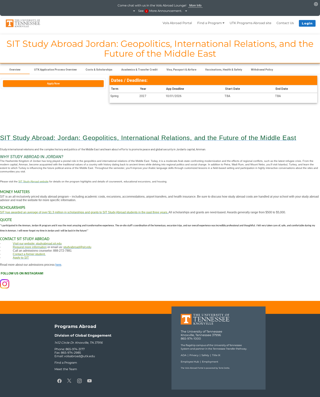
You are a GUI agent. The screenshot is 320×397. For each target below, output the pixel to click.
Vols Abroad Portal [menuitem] (177, 23)
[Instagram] (79, 381)
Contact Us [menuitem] (285, 23)
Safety (205, 355)
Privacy (194, 355)
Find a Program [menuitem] (210, 23)
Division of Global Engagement (82, 335)
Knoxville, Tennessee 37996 (201, 335)
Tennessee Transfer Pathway (229, 348)
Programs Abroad (75, 326)
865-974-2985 (71, 352)
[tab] (15, 69)
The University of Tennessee (201, 331)
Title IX (216, 355)
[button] (160, 11)
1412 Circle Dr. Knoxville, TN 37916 (78, 342)
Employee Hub (190, 361)
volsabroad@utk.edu (79, 356)
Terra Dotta (224, 368)
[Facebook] (59, 381)
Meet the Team (65, 369)
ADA (183, 355)
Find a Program (65, 362)
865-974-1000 (191, 338)
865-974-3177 (75, 349)
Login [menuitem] (307, 23)
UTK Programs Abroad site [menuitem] (250, 23)
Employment (210, 361)
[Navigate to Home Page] (23, 23)
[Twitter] (69, 381)
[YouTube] (89, 381)
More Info (195, 5)
